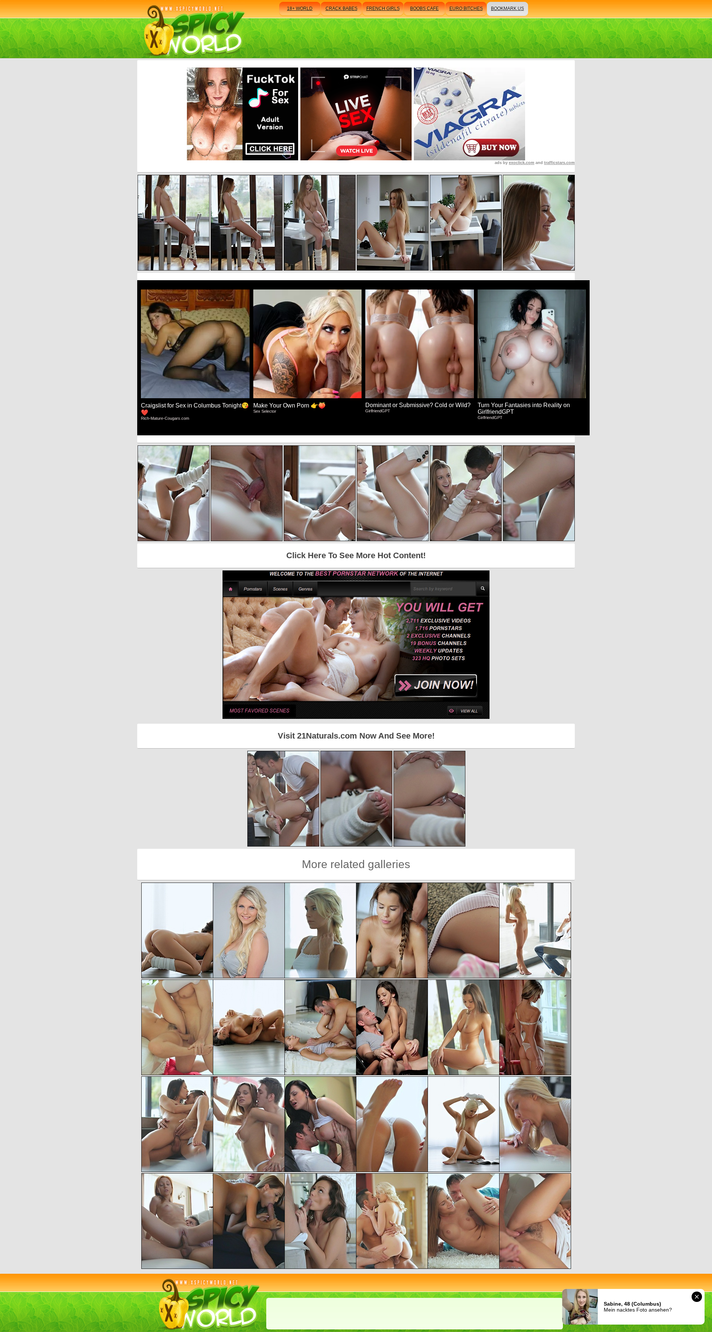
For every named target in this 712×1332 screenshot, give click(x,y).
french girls (383, 8)
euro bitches (466, 8)
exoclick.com (521, 162)
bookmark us (507, 8)
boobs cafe (424, 8)
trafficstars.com (559, 162)
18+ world (300, 8)
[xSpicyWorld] (193, 29)
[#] (207, 1303)
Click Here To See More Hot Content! (356, 555)
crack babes (341, 8)
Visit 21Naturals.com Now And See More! (356, 735)
